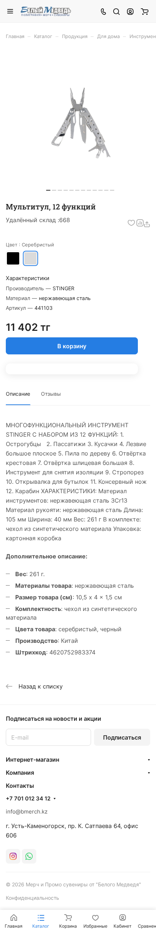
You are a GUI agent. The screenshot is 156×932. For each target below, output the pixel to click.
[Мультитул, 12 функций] (80, 123)
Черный (13, 258)
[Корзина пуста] (144, 11)
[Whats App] (29, 856)
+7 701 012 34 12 (28, 798)
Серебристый (30, 258)
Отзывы (51, 394)
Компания (20, 772)
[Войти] (130, 11)
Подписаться (122, 737)
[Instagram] (13, 856)
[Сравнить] (139, 223)
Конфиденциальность (32, 898)
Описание (18, 394)
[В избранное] (131, 223)
